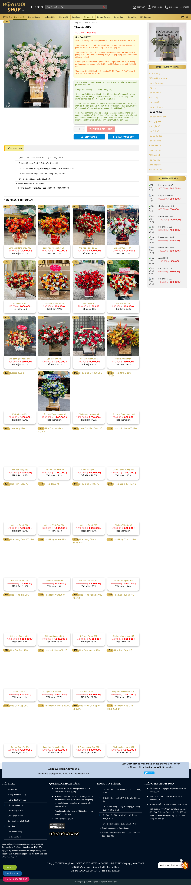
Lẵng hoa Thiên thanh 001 (123, 414)
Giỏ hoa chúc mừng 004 (123, 636)
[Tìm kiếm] (187, 17)
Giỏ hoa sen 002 (20, 691)
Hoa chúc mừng (156, 83)
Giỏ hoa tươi (88, 17)
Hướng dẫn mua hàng (17, 795)
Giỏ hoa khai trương (158, 78)
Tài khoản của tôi (15, 837)
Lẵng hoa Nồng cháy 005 (20, 248)
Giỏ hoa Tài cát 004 (54, 580)
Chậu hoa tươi (155, 150)
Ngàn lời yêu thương (89, 359)
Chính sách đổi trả (15, 816)
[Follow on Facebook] (32, 7)
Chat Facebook (12, 873)
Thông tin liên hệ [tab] (14, 148)
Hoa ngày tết (154, 126)
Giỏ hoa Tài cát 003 (88, 636)
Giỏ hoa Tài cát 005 (19, 580)
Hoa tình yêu (154, 131)
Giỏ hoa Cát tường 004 (89, 414)
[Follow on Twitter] (38, 7)
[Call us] (71, 834)
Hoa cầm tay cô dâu (157, 116)
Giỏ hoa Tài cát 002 (88, 691)
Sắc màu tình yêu (54, 359)
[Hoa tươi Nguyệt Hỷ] (14, 7)
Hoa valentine (155, 140)
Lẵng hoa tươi (155, 164)
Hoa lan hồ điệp (49, 17)
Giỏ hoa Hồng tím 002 (123, 580)
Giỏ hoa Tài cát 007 (88, 525)
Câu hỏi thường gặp (16, 805)
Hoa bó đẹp (76, 17)
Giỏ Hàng (11, 826)
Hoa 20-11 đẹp (155, 112)
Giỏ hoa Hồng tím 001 (19, 636)
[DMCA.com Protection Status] (57, 825)
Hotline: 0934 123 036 (16, 879)
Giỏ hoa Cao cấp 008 (54, 636)
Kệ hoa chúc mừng (103, 17)
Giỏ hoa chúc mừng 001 (123, 747)
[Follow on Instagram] (35, 7)
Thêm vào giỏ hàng (101, 129)
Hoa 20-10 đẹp (155, 136)
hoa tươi (31, 847)
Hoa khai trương (34, 17)
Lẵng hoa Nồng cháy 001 (54, 747)
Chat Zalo (9, 867)
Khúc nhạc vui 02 (19, 414)
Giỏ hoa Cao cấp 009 (88, 580)
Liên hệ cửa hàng (15, 832)
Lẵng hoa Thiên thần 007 (54, 691)
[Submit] (104, 7)
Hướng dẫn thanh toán (17, 800)
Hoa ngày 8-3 (155, 121)
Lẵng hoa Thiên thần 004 (123, 691)
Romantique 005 (20, 303)
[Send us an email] (42, 7)
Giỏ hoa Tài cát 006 (123, 525)
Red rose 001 (89, 303)
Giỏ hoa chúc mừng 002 (88, 747)
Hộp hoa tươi (154, 160)
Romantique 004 (123, 303)
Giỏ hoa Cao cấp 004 (20, 747)
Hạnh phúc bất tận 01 (54, 303)
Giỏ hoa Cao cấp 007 (123, 248)
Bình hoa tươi (155, 145)
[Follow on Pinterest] (76, 834)
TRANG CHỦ (7, 17)
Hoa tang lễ (63, 17)
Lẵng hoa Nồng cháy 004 (54, 248)
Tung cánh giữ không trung (20, 359)
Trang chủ (78, 23)
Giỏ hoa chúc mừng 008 (123, 470)
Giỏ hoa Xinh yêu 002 (54, 470)
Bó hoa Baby (118, 17)
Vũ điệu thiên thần (123, 359)
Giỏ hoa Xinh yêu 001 (89, 470)
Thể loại (152, 88)
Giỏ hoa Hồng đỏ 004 (88, 248)
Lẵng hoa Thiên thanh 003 (54, 414)
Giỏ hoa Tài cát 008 (19, 525)
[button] (182, 17)
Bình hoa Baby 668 (20, 470)
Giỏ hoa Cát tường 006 (54, 525)
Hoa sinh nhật (19, 17)
